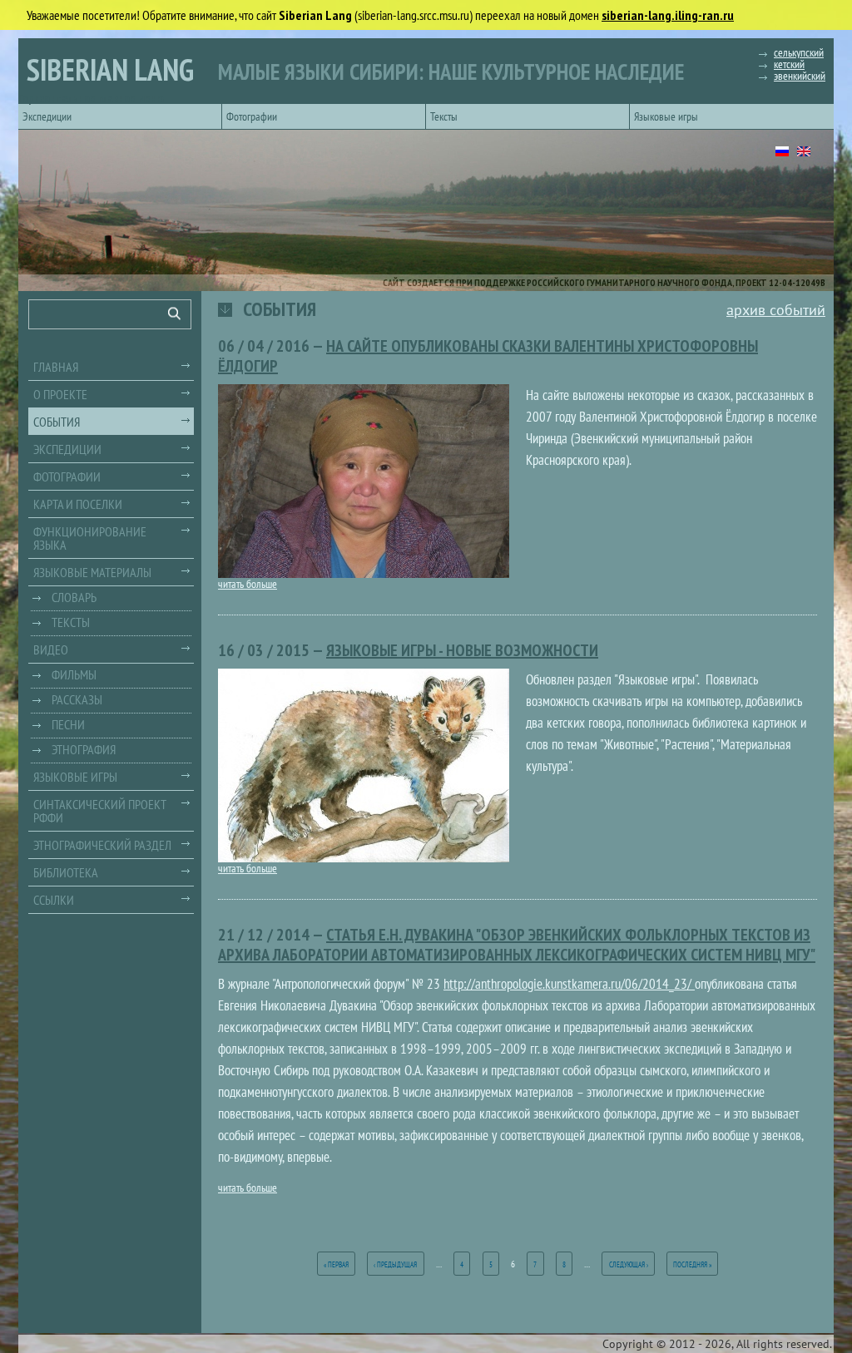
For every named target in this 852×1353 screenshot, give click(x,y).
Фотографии (251, 116)
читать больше (247, 583)
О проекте (60, 394)
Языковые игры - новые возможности (462, 650)
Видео (50, 649)
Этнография (84, 749)
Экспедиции (47, 116)
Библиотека (65, 872)
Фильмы (74, 674)
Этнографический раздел (102, 845)
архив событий (775, 309)
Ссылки (53, 899)
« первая (336, 1264)
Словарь (74, 597)
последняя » (692, 1264)
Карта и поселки (77, 504)
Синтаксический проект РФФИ (99, 811)
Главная (55, 366)
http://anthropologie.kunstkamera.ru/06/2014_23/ (569, 984)
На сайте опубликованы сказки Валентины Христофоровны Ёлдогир (488, 356)
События (56, 421)
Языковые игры (666, 116)
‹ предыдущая (395, 1264)
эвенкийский (799, 75)
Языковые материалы (92, 572)
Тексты (444, 116)
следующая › (628, 1264)
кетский (789, 64)
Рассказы (77, 699)
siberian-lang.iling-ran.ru (668, 15)
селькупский (799, 52)
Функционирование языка (89, 538)
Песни (68, 724)
